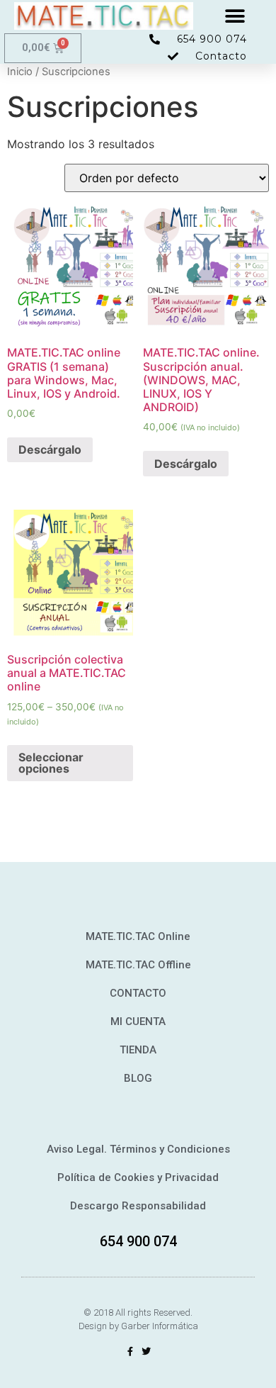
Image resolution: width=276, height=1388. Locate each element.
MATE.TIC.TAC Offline (138, 964)
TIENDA (138, 1049)
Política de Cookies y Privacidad (138, 1177)
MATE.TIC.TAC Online (138, 936)
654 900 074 (138, 1241)
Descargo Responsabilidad (138, 1205)
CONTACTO (138, 993)
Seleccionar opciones (51, 763)
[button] (235, 16)
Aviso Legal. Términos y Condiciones (138, 1149)
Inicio (20, 71)
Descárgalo (49, 449)
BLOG (138, 1078)
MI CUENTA (138, 1021)
